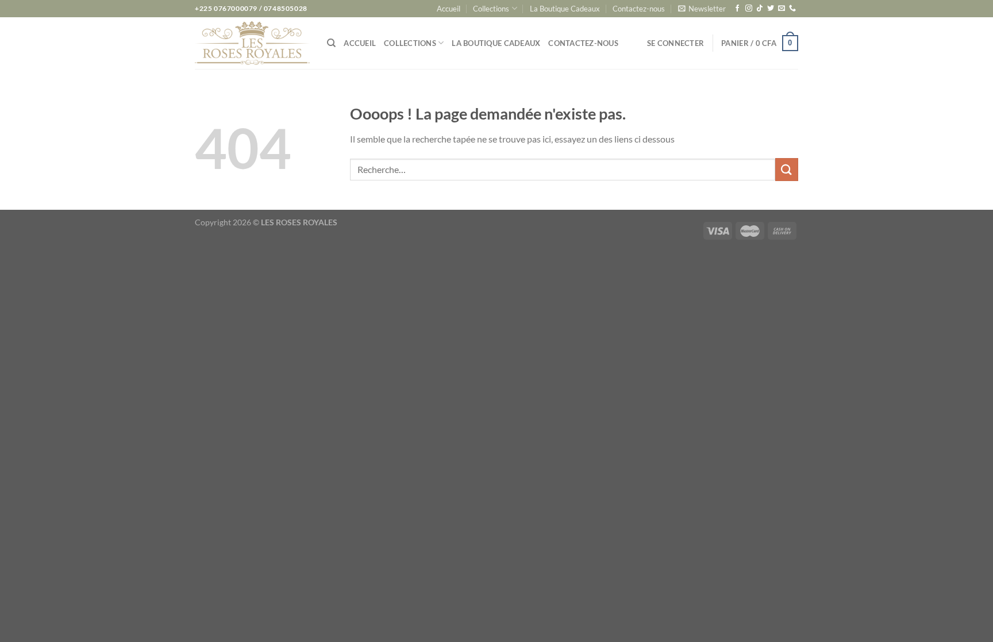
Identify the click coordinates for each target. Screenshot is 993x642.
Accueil (448, 8)
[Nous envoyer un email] (781, 9)
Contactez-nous (639, 8)
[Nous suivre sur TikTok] (759, 9)
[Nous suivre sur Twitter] (770, 9)
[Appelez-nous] (792, 9)
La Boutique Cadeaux (565, 8)
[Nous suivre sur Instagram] (748, 9)
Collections (491, 8)
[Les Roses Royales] (252, 43)
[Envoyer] (786, 169)
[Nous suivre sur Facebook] (737, 9)
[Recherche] (331, 43)
